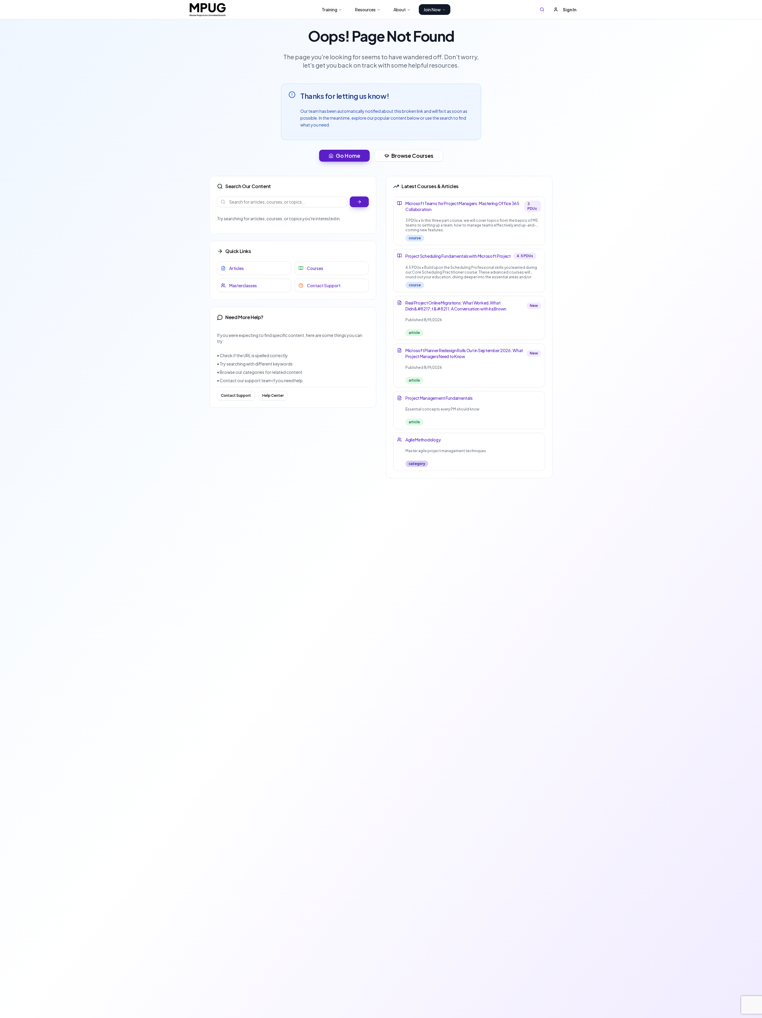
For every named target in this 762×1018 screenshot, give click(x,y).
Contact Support (236, 395)
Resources (365, 9)
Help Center (273, 395)
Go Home (348, 155)
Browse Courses (412, 155)
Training (329, 9)
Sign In (569, 9)
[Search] (542, 9)
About (400, 9)
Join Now (432, 9)
